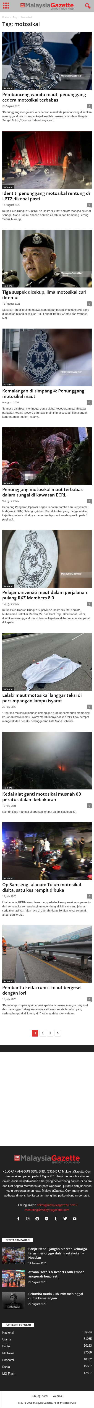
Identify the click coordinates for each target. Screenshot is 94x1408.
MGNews (8, 1353)
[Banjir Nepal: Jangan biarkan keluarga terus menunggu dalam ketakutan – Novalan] (13, 1255)
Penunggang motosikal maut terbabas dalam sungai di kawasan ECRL (42, 492)
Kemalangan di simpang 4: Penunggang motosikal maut (43, 393)
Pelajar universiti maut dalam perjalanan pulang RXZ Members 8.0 (44, 595)
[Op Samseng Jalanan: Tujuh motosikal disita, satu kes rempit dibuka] (47, 851)
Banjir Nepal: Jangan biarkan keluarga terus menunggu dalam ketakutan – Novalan (57, 1253)
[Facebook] (19, 1219)
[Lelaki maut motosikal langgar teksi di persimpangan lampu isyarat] (47, 662)
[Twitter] (66, 1219)
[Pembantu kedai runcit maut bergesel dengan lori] (47, 954)
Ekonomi (8, 1360)
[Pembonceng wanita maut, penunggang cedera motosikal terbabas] (47, 61)
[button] (87, 6)
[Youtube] (75, 1219)
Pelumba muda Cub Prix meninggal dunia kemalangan (55, 1296)
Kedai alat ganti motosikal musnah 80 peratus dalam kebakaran (41, 796)
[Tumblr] (57, 1219)
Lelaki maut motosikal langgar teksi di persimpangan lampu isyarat (42, 698)
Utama (6, 1339)
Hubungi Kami (39, 1396)
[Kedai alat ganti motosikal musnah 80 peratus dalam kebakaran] (47, 760)
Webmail (58, 1396)
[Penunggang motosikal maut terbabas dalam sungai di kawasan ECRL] (47, 456)
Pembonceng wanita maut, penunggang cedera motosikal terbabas (44, 97)
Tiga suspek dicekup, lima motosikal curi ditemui (44, 294)
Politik (6, 1346)
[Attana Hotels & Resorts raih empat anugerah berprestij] (13, 1278)
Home (5, 17)
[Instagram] (29, 1219)
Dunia (6, 1367)
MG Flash (8, 1373)
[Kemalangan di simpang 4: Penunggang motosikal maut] (47, 357)
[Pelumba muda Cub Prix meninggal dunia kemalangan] (13, 1300)
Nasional (8, 88)
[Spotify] (38, 1219)
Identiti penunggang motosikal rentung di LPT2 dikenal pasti (46, 196)
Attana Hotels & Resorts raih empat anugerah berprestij (56, 1274)
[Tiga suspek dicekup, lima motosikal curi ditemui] (47, 258)
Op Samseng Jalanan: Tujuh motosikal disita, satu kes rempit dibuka (41, 887)
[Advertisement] (47, 1099)
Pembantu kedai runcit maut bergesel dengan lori (41, 990)
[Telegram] (47, 1219)
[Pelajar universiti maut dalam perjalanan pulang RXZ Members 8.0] (47, 559)
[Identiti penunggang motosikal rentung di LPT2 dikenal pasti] (47, 160)
